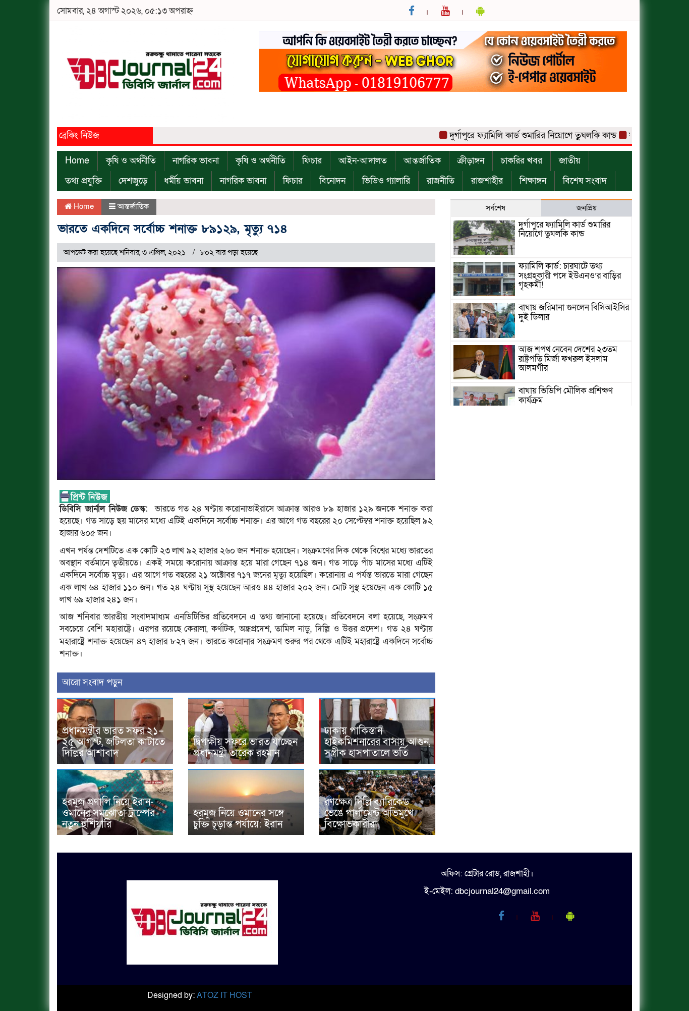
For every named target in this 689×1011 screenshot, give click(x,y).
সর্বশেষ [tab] (495, 208)
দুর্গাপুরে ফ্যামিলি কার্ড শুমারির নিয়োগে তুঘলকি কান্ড (511, 135)
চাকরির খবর (521, 160)
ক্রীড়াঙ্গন (470, 160)
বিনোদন (332, 181)
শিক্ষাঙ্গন (533, 181)
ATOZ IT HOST (224, 995)
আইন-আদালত (362, 160)
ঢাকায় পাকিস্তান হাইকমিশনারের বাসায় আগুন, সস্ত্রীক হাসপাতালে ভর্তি (377, 742)
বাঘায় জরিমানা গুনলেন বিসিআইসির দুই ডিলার (574, 312)
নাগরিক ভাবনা (196, 160)
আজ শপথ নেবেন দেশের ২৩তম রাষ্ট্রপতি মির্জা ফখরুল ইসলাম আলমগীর (568, 359)
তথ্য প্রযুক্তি (83, 181)
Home (77, 160)
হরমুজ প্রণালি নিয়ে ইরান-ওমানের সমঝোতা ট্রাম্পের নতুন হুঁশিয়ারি (108, 813)
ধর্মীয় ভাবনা (183, 181)
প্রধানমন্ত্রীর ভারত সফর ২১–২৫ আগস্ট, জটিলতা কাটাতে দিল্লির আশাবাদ (113, 742)
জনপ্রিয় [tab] (587, 208)
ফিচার (312, 160)
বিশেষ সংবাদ (585, 181)
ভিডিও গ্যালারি (386, 181)
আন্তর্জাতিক (422, 160)
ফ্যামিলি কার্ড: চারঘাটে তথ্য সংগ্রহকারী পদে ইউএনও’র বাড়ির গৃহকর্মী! (570, 275)
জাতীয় (570, 160)
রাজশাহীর (487, 181)
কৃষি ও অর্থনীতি (131, 160)
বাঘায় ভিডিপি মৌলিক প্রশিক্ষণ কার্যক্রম (566, 395)
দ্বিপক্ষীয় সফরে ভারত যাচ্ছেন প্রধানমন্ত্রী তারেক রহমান (245, 748)
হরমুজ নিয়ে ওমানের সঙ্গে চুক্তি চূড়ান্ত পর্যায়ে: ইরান (238, 819)
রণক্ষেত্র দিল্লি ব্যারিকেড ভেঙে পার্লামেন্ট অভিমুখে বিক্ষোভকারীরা (369, 813)
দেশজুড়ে (133, 181)
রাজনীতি (440, 181)
